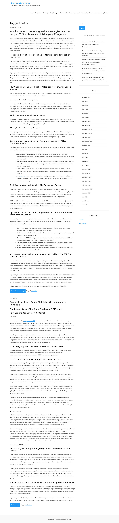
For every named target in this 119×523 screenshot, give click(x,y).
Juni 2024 (85, 201)
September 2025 (87, 141)
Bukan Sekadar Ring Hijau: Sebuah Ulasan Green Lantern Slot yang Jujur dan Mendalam (93, 71)
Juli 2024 (85, 197)
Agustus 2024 (86, 193)
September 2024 (87, 189)
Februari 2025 (86, 169)
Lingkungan (54, 13)
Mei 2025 (85, 157)
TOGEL (81, 219)
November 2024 (87, 181)
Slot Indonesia (15, 505)
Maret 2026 (85, 117)
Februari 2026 (86, 121)
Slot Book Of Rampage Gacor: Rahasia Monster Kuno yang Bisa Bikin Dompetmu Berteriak (93, 62)
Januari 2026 (86, 125)
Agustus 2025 (86, 145)
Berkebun (38, 13)
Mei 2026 (85, 109)
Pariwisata (64, 13)
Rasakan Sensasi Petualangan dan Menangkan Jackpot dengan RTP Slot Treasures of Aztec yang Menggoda (40, 32)
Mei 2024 (85, 205)
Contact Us (93, 13)
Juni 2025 (85, 153)
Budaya (46, 13)
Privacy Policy (103, 13)
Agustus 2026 (86, 97)
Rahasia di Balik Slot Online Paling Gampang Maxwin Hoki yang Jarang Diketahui (93, 53)
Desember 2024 (87, 177)
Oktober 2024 (86, 185)
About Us (84, 13)
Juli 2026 (85, 101)
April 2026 (85, 113)
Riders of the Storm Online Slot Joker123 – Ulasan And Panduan (38, 303)
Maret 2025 (85, 165)
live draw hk (82, 224)
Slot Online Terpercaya (18, 291)
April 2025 (85, 161)
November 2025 (87, 133)
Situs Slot (23, 176)
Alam (32, 13)
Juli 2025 (84, 149)
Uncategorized (74, 13)
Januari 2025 (86, 173)
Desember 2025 (87, 129)
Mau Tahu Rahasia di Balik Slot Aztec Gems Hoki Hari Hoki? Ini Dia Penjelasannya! (93, 44)
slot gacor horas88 (29, 321)
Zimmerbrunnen (20, 3)
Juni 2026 (85, 105)
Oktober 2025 (86, 137)
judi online (34, 291)
